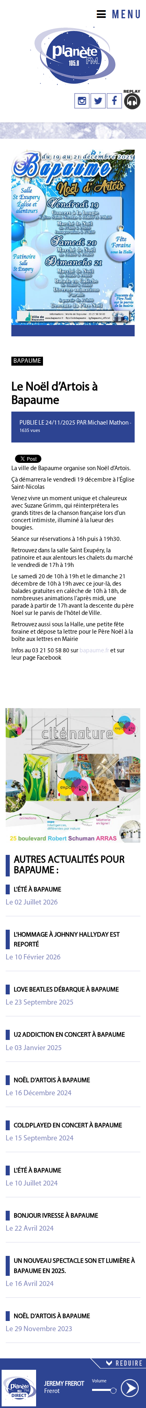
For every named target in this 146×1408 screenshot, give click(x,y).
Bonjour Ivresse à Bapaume (56, 1216)
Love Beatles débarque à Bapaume (66, 990)
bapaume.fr (94, 651)
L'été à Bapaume (37, 890)
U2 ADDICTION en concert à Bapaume (69, 1035)
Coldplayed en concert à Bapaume (68, 1125)
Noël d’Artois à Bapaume (52, 1080)
